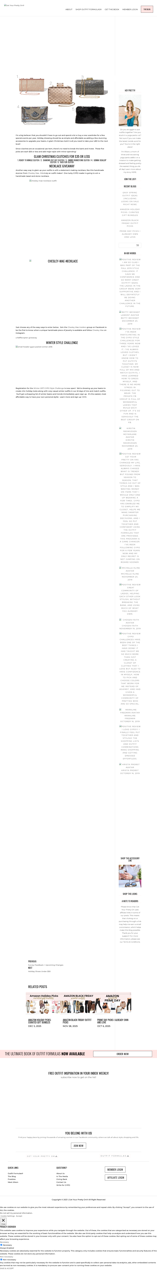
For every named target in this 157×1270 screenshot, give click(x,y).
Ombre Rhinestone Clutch (79, 160)
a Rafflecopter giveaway (26, 338)
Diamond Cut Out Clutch (53, 160)
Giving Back (61, 1179)
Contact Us (61, 1182)
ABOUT (68, 10)
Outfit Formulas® (15, 1173)
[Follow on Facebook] (106, 1184)
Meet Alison (13, 1182)
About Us (60, 1173)
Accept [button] (19, 1216)
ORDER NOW (123, 1054)
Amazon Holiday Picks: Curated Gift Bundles (130, 212)
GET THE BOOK (112, 10)
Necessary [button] (4, 1242)
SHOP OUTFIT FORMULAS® (89, 10)
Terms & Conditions (131, 942)
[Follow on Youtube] (120, 1184)
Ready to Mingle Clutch (29, 160)
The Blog (12, 1176)
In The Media (62, 1176)
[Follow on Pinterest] (115, 1184)
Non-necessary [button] (6, 1257)
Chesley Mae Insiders (77, 327)
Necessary (7, 1245)
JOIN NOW (79, 1146)
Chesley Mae (33, 173)
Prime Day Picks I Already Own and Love (130, 234)
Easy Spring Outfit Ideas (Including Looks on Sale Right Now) (130, 198)
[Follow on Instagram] (111, 1184)
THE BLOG (147, 9)
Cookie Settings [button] (8, 1216)
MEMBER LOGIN (130, 10)
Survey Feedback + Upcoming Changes (45, 965)
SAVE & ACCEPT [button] (7, 1268)
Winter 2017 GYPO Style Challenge (48, 388)
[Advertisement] (62, 416)
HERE (84, 397)
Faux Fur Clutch (67, 162)
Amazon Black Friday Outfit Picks (130, 223)
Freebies (12, 1179)
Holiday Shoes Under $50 (39, 971)
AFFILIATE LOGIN (115, 1177)
